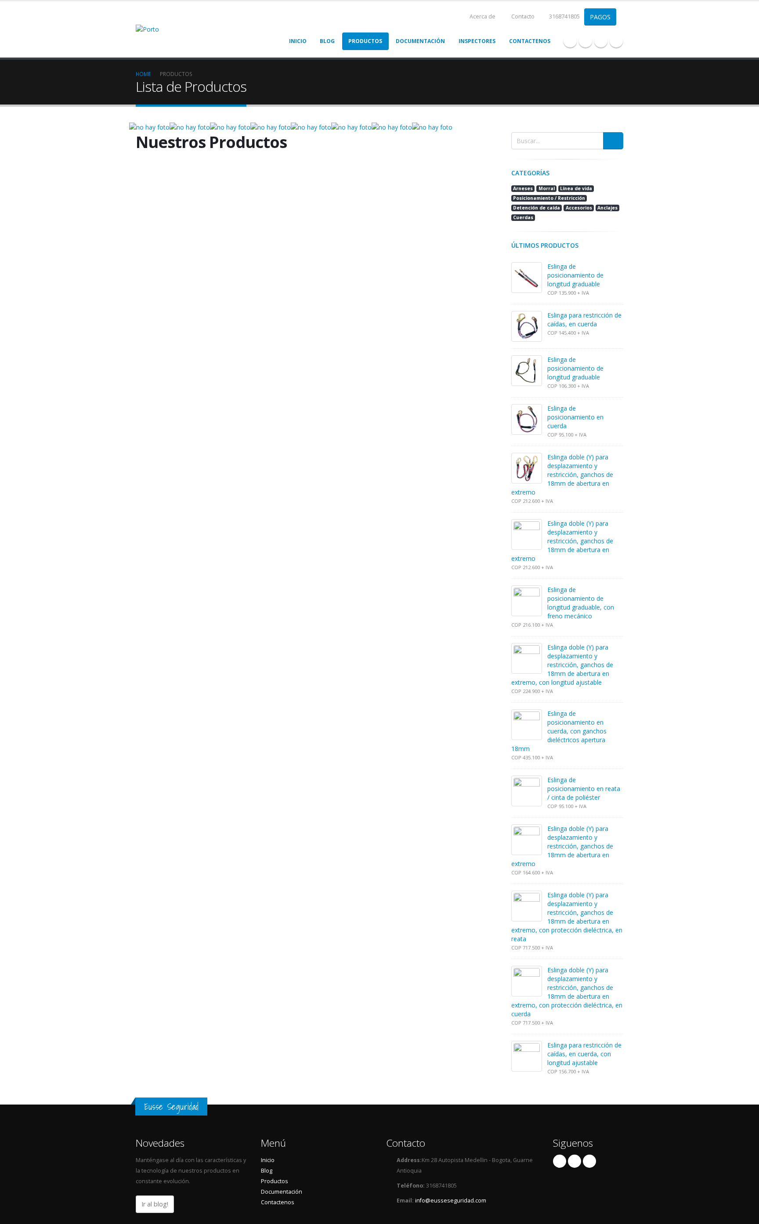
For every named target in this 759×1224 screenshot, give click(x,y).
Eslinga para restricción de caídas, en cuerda (584, 319)
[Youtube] (585, 40)
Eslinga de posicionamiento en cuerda (575, 417)
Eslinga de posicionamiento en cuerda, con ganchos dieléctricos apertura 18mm (559, 731)
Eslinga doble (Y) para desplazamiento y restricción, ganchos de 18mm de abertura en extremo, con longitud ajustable (562, 664)
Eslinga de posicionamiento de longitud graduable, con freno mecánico (580, 602)
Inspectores (477, 41)
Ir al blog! (154, 1204)
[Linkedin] (600, 40)
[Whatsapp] (616, 40)
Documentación (420, 41)
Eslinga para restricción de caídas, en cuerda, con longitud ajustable (584, 1054)
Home (143, 73)
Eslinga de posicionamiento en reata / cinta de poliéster (583, 789)
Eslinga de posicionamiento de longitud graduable (575, 275)
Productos (365, 41)
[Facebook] (570, 40)
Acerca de (481, 16)
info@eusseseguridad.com (450, 1200)
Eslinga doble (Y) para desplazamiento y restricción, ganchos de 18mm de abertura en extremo (562, 474)
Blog (327, 41)
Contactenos (529, 41)
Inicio (298, 41)
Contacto (522, 16)
